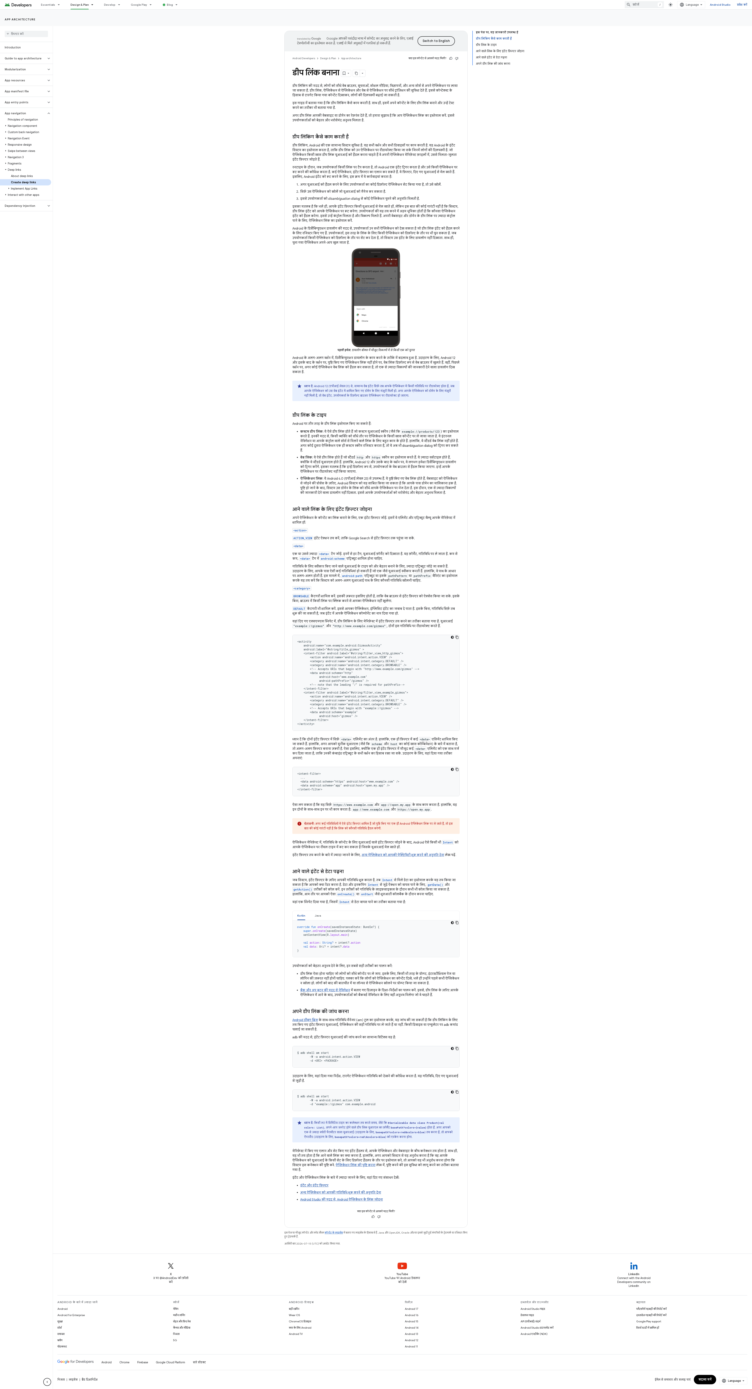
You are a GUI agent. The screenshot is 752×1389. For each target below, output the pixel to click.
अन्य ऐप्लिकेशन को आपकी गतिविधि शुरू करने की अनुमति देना (340, 1193)
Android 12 (411, 1340)
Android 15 (411, 1321)
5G (175, 1340)
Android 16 (411, 1315)
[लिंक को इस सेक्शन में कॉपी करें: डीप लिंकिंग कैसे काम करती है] (352, 137)
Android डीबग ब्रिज (305, 1020)
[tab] (301, 915)
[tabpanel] (376, 938)
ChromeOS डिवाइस (300, 1321)
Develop (110, 4)
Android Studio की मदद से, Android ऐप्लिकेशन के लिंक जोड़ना (341, 1200)
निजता (176, 1334)
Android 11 (411, 1346)
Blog (170, 4)
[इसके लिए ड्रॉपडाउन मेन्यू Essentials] (60, 4)
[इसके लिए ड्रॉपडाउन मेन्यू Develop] (121, 4)
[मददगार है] (451, 58)
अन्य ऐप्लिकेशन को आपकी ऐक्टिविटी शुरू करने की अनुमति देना (403, 855)
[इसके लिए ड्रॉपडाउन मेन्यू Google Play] (152, 4)
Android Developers (303, 58)
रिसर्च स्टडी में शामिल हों (647, 1327)
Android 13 (411, 1334)
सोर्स (59, 1327)
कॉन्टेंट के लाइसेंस (334, 1232)
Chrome (124, 1362)
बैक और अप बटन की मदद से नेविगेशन (325, 990)
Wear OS (294, 1315)
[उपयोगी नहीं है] (457, 58)
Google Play (139, 4)
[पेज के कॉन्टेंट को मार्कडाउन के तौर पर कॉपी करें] (356, 73)
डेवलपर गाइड (527, 1315)
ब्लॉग (59, 1340)
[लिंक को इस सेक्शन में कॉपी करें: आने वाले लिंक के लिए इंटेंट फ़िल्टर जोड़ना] (376, 509)
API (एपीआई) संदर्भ (530, 1321)
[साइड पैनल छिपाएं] (47, 1382)
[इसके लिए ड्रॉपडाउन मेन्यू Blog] (178, 4)
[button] (23, 58)
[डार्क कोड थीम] (452, 637)
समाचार (61, 1334)
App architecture (20, 19)
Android (62, 1309)
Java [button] (318, 915)
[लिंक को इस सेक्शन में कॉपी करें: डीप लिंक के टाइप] (330, 415)
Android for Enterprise (71, 1315)
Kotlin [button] (301, 915)
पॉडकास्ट (62, 1346)
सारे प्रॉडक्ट (199, 1362)
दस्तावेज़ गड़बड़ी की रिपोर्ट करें (651, 1315)
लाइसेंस (73, 1379)
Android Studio (720, 4)
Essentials (48, 4)
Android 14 (411, 1327)
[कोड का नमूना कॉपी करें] (457, 637)
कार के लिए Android (300, 1327)
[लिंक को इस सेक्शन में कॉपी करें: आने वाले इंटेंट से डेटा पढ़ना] (348, 872)
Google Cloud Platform (170, 1362)
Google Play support (648, 1321)
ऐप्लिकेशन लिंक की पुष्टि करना (355, 1165)
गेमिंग (175, 1309)
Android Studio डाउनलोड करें (537, 1327)
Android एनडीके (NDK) (534, 1334)
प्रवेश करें (742, 4)
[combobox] (644, 4)
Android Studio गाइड (533, 1309)
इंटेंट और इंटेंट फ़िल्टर (314, 1185)
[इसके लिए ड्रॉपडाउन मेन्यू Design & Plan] (94, 4)
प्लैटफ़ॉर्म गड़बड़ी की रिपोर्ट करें (651, 1309)
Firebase (142, 1362)
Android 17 (411, 1309)
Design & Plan (79, 4)
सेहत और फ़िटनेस (182, 1321)
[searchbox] (26, 34)
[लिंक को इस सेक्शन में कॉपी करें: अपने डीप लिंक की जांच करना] (353, 1012)
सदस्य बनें (705, 1380)
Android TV (296, 1334)
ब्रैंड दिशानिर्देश (90, 1379)
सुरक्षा (60, 1321)
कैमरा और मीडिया (181, 1327)
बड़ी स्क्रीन (294, 1309)
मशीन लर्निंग (179, 1315)
